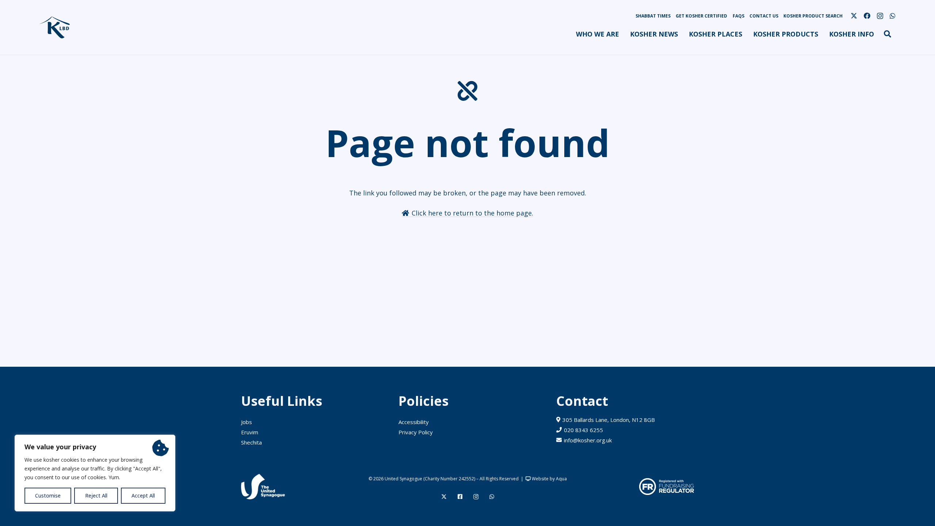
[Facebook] (867, 15)
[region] (95, 473)
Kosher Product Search (813, 16)
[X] (854, 15)
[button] (623, 34)
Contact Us (763, 16)
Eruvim (249, 432)
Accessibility (413, 422)
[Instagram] (880, 16)
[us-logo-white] (263, 486)
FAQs (738, 16)
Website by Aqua (549, 479)
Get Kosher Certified (701, 16)
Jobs (246, 422)
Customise (48, 495)
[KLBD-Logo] (54, 27)
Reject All (96, 495)
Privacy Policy (415, 432)
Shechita (251, 442)
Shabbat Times (653, 16)
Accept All (143, 495)
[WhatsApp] (893, 15)
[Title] (460, 496)
